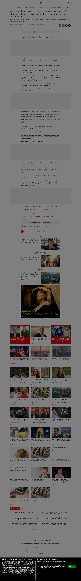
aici (9, 573)
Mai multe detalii (21, 565)
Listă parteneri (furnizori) (41, 568)
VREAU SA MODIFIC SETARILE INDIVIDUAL (71, 570)
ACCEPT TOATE (72, 566)
